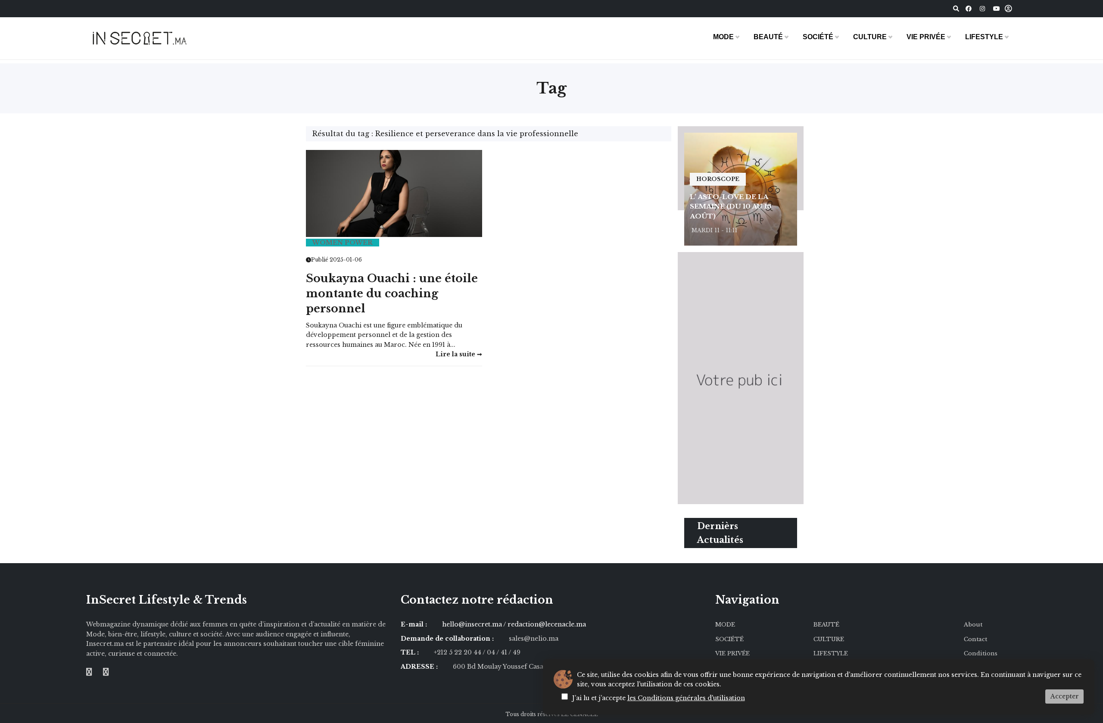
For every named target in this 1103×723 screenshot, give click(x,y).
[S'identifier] (1008, 9)
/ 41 (502, 652)
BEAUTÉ (768, 37)
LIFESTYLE (984, 37)
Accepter (1064, 696)
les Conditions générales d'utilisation (686, 698)
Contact (975, 639)
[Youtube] (996, 8)
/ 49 (514, 652)
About (973, 624)
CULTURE (870, 37)
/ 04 (489, 652)
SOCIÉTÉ (818, 37)
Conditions (980, 653)
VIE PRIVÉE (926, 37)
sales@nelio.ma (533, 638)
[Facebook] (969, 8)
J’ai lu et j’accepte (658, 698)
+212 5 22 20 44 (458, 652)
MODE (723, 37)
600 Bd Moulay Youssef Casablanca (508, 666)
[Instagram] (982, 8)
